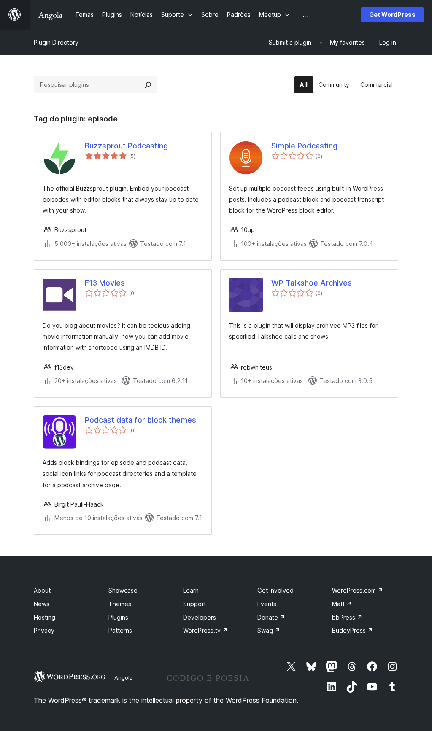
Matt (342, 603)
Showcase (123, 590)
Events (266, 603)
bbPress (347, 617)
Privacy (44, 630)
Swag (268, 630)
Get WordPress (392, 14)
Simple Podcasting (304, 145)
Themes (119, 603)
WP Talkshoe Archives (311, 282)
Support (194, 603)
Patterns (120, 630)
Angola (123, 677)
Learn (191, 590)
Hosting (44, 617)
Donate (271, 617)
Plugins (118, 617)
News (41, 603)
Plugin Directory (56, 42)
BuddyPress (352, 630)
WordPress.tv (205, 630)
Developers (199, 617)
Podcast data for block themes (140, 419)
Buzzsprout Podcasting (126, 145)
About (42, 590)
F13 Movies (105, 282)
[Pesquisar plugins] (148, 84)
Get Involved (275, 590)
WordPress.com (357, 590)
